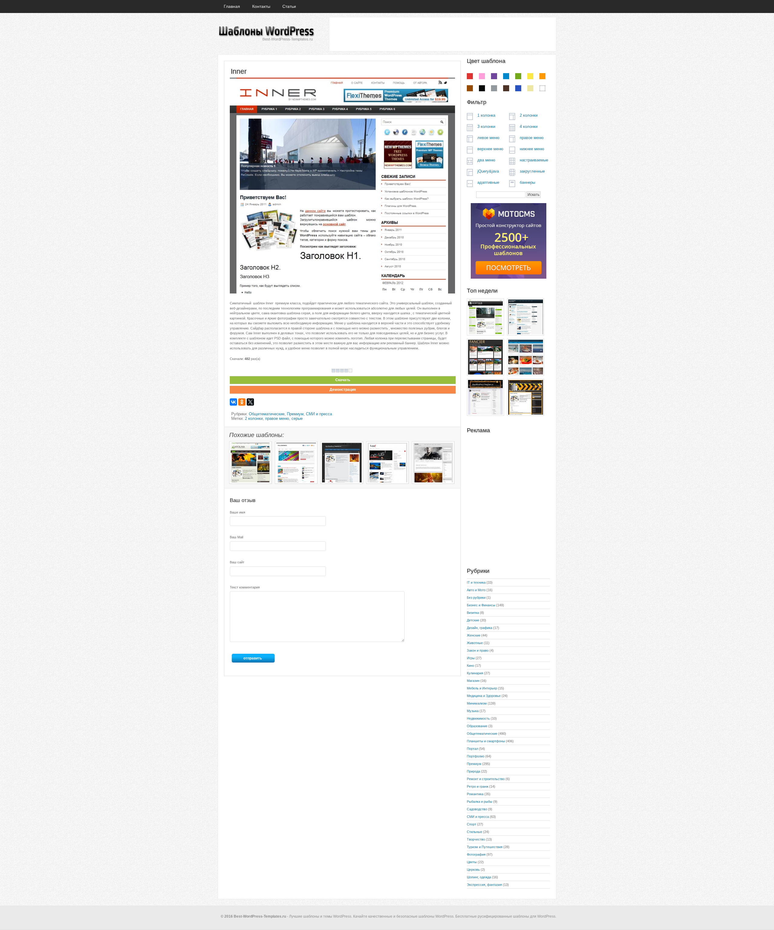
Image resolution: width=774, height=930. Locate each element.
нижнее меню (532, 149)
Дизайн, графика (479, 628)
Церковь (473, 869)
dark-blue (518, 88)
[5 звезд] (350, 370)
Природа (473, 771)
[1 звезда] (333, 370)
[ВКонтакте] (233, 402)
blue (506, 76)
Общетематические (267, 414)
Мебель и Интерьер (482, 688)
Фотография (476, 854)
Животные (475, 643)
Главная (232, 6)
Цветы (472, 862)
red (470, 76)
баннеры (527, 182)
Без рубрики (476, 597)
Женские (473, 635)
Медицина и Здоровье (484, 696)
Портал (472, 748)
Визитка (473, 612)
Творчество (476, 839)
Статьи (289, 6)
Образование (477, 726)
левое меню (488, 137)
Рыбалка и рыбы (479, 801)
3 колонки (486, 126)
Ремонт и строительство (486, 779)
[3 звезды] (342, 370)
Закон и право (478, 650)
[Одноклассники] (242, 402)
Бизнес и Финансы (481, 605)
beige (530, 88)
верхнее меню (490, 149)
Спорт (471, 824)
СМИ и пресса (319, 414)
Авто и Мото (476, 590)
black (482, 88)
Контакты (261, 6)
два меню (486, 160)
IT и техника (476, 582)
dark (506, 88)
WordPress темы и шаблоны (266, 33)
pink (482, 76)
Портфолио (475, 756)
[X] (250, 402)
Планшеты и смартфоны (486, 741)
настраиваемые (534, 160)
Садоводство (477, 809)
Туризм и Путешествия (484, 847)
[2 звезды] (338, 370)
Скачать (342, 380)
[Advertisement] (442, 33)
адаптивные (488, 182)
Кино (470, 665)
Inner (239, 71)
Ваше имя (237, 512)
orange (542, 76)
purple (494, 76)
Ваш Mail (236, 537)
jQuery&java (488, 171)
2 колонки (254, 418)
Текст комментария (245, 587)
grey (494, 88)
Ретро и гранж (477, 786)
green (518, 76)
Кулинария (475, 673)
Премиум (295, 414)
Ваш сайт (237, 562)
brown (470, 88)
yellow (530, 76)
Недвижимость (478, 718)
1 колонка (486, 115)
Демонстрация (343, 389)
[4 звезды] (346, 370)
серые (297, 418)
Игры (471, 658)
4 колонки (529, 126)
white (542, 88)
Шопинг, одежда (479, 877)
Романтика (475, 794)
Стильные (474, 832)
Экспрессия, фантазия (484, 884)
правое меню (277, 418)
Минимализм (477, 703)
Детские (473, 620)
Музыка (473, 711)
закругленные (532, 171)
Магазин (473, 680)
